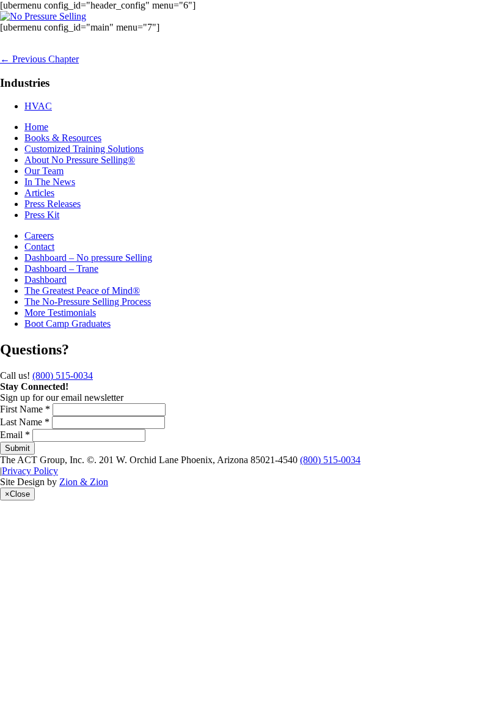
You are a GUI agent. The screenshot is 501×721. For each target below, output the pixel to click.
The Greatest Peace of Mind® (82, 290)
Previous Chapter (39, 59)
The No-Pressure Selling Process (87, 301)
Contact (39, 246)
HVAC (38, 106)
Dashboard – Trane (61, 268)
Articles (39, 193)
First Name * (25, 409)
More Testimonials (60, 312)
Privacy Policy (30, 471)
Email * (15, 435)
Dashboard (45, 279)
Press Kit (41, 215)
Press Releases (52, 204)
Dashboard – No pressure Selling (88, 257)
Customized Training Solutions (84, 149)
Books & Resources (62, 138)
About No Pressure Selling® (79, 160)
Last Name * (24, 422)
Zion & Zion (83, 482)
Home (36, 127)
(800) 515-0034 (62, 375)
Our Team (44, 171)
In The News (49, 182)
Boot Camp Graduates (67, 323)
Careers (39, 235)
